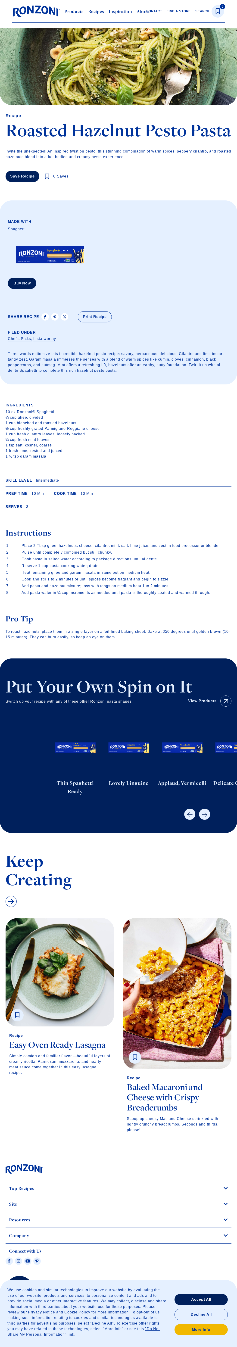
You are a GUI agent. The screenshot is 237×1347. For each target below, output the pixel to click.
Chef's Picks (19, 339)
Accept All (201, 1299)
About (143, 11)
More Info (201, 1329)
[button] (189, 814)
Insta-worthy (44, 339)
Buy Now (22, 283)
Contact (154, 11)
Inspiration (120, 11)
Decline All (201, 1314)
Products (74, 11)
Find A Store (179, 11)
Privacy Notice (41, 1312)
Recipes (96, 11)
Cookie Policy (77, 1312)
